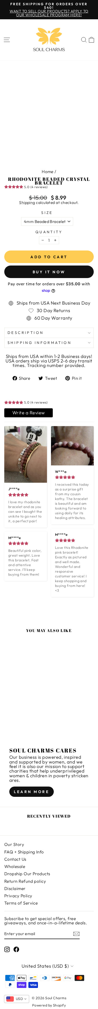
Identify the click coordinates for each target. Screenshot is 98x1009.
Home (48, 171)
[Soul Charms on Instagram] (7, 949)
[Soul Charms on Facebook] (16, 949)
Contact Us (15, 859)
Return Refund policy (25, 881)
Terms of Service (21, 903)
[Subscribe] (76, 934)
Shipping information (39, 342)
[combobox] (16, 999)
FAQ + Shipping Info (24, 851)
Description (26, 332)
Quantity (49, 232)
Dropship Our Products (27, 873)
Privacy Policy (18, 895)
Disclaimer (15, 888)
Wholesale (14, 866)
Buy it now (49, 272)
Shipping (27, 203)
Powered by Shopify (49, 1005)
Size (47, 213)
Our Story (14, 844)
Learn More (31, 791)
